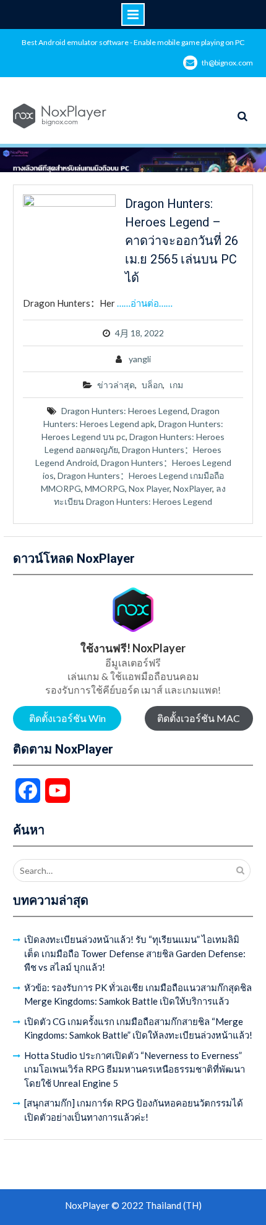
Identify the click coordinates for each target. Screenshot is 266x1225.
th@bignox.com (227, 62)
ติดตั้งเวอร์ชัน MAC (198, 718)
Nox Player (149, 488)
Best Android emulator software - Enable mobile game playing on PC (133, 42)
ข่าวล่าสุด (116, 385)
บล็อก (152, 385)
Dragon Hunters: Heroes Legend (124, 410)
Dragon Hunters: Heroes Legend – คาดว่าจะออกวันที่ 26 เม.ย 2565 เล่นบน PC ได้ (181, 240)
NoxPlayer (192, 488)
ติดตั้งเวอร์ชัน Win (67, 718)
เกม (176, 385)
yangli (140, 359)
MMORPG (105, 488)
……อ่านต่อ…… (145, 303)
